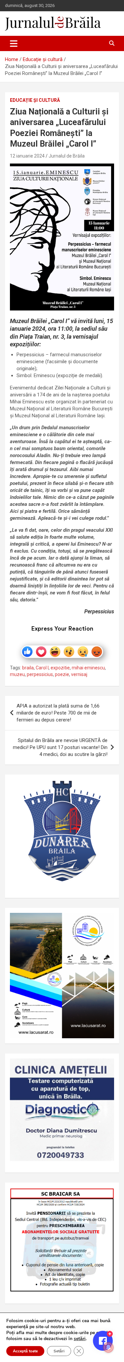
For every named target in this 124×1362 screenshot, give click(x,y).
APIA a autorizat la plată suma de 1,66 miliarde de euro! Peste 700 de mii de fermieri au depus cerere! (58, 713)
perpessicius (40, 674)
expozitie (60, 667)
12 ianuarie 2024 (27, 156)
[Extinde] (105, 1067)
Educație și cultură (35, 100)
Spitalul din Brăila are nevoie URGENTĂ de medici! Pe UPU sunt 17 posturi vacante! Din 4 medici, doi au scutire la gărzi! (60, 747)
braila (28, 667)
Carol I (42, 667)
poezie (62, 674)
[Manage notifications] (108, 1347)
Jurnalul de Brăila (67, 156)
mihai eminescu (88, 667)
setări (80, 1339)
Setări (59, 1351)
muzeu (17, 674)
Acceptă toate (25, 1351)
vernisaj (79, 674)
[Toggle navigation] (13, 43)
